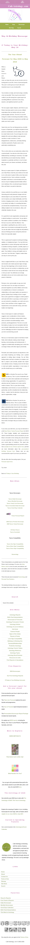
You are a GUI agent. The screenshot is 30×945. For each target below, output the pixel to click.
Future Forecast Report (18, 515)
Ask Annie (15, 629)
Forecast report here (7, 461)
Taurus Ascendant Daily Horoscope (15, 505)
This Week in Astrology (7, 912)
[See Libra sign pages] (28, 926)
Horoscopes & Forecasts (15, 619)
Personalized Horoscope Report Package (16, 713)
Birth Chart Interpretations (15, 617)
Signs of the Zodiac (15, 634)
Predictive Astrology (15, 645)
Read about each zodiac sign (15, 757)
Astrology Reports (15, 615)
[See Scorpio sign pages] (6, 932)
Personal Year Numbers (8, 579)
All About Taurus (15, 530)
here (20, 787)
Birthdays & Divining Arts (15, 641)
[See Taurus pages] (7, 926)
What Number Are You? (15, 773)
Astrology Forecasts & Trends (15, 622)
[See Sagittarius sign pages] (11, 932)
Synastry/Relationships (15, 643)
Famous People (15, 631)
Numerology (15, 554)
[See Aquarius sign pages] (19, 932)
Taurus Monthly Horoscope (15, 501)
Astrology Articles (15, 624)
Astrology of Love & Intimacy (15, 626)
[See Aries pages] (2, 926)
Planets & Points (15, 636)
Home (3, 871)
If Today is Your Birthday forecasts (15, 680)
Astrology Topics (15, 653)
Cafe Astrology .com (15, 14)
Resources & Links (15, 657)
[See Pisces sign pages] (24, 932)
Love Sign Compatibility (15, 638)
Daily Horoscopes (6, 902)
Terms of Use (5, 879)
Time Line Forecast (9, 700)
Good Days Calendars (7, 907)
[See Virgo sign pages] (24, 926)
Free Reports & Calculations (15, 660)
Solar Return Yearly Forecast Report (14, 431)
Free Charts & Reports (7, 900)
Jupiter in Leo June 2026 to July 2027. (12, 814)
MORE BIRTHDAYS (15, 736)
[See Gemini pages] (11, 926)
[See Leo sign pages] (19, 926)
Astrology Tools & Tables (15, 648)
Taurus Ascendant (15, 532)
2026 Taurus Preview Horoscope (15, 521)
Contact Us (4, 876)
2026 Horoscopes (15, 671)
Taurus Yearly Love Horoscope (15, 503)
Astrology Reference (15, 650)
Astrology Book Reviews (15, 655)
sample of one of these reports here (14, 446)
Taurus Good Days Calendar (15, 508)
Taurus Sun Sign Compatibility (15, 544)
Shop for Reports (6, 898)
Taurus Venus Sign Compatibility (15, 548)
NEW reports (13, 720)
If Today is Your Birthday (12, 473)
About (3, 874)
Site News (4, 883)
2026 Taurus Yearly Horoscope (15, 524)
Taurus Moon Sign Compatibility (15, 546)
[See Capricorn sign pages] (15, 932)
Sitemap (3, 881)
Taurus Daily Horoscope (15, 499)
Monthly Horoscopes (7, 905)
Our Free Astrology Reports (15, 675)
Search (3, 886)
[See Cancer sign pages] (15, 926)
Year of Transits (8, 706)
